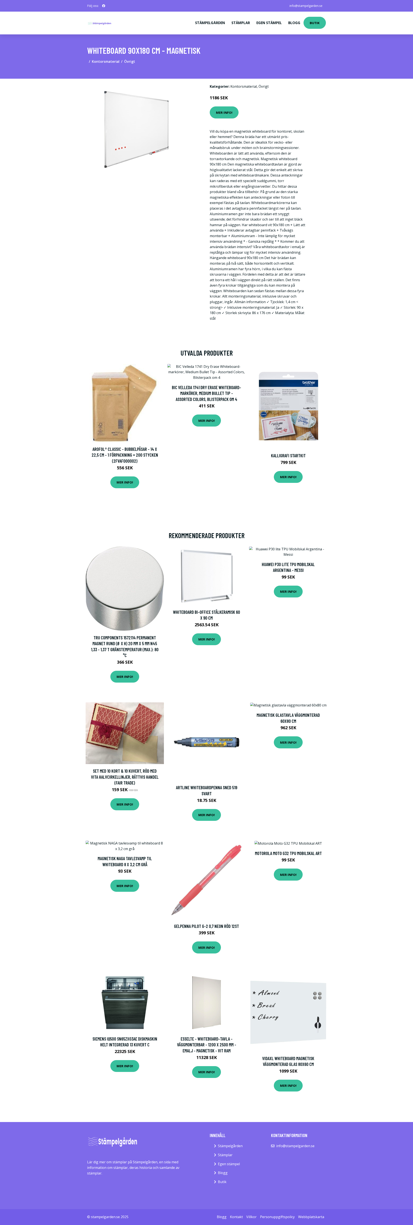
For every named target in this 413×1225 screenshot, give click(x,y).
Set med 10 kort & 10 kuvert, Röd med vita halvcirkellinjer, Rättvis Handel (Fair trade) (125, 776)
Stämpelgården (210, 22)
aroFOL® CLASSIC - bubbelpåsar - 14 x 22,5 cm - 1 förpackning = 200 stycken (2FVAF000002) (125, 455)
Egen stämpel (269, 22)
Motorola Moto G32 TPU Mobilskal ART (288, 853)
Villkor (251, 1216)
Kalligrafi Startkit (288, 455)
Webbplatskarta (311, 1216)
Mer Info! (224, 112)
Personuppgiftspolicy (277, 1216)
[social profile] (103, 6)
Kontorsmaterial (105, 61)
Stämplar (240, 22)
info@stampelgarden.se (306, 6)
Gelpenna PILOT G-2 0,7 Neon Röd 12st (206, 926)
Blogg (294, 22)
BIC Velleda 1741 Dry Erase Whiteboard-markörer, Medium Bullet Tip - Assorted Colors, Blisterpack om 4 (206, 393)
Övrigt (129, 61)
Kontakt (236, 1216)
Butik (315, 23)
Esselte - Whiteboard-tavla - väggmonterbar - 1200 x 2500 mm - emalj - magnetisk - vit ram (206, 1044)
